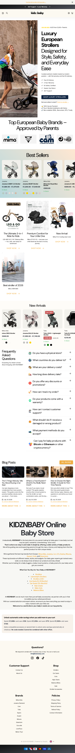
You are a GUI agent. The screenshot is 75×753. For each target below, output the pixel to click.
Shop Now (60, 242)
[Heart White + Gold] (27, 193)
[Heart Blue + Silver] (36, 193)
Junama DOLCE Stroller (30, 333)
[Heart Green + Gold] (33, 193)
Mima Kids (19, 700)
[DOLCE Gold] (30, 342)
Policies (56, 695)
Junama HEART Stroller (30, 184)
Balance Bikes (55, 683)
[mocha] (3, 342)
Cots (55, 676)
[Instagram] (32, 658)
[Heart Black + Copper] (30, 193)
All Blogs (66, 462)
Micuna (19, 719)
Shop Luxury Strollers (54, 97)
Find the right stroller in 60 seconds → (36, 2)
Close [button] (72, 2)
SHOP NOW (12, 248)
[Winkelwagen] (72, 13)
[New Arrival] (62, 215)
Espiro (19, 713)
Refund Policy (56, 709)
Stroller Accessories (56, 689)
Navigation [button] (3, 13)
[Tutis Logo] (65, 139)
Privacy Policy (55, 700)
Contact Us (19, 670)
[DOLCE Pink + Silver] (24, 342)
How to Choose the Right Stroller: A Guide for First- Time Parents (61, 483)
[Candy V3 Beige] (15, 193)
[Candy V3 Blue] (6, 193)
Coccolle (19, 725)
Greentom (19, 722)
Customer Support (19, 665)
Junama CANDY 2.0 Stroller (11, 184)
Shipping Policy (56, 703)
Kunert (19, 716)
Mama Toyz (19, 732)
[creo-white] (9, 342)
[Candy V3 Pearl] (9, 193)
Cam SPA (56, 554)
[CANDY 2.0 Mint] (3, 193)
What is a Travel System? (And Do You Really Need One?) (36, 483)
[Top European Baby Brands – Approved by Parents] (46, 139)
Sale (55, 686)
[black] (6, 342)
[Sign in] (69, 13)
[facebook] (37, 658)
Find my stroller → (63, 102)
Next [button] (52, 7)
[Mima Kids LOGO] (10, 139)
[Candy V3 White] (12, 193)
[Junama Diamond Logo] (28, 139)
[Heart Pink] (39, 193)
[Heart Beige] (24, 193)
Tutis (19, 709)
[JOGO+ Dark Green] (48, 345)
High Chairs (55, 679)
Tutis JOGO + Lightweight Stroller (52, 334)
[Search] (7, 13)
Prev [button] (22, 7)
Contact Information (56, 713)
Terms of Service (56, 706)
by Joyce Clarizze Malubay (10, 501)
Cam (19, 706)
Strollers (55, 670)
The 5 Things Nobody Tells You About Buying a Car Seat (12, 483)
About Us (19, 673)
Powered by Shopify (41, 741)
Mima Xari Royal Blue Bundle (51, 184)
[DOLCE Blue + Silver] (27, 342)
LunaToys (19, 729)
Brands (19, 695)
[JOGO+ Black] (51, 345)
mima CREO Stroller (8, 333)
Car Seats (56, 673)
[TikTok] (43, 658)
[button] (68, 139)
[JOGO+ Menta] (45, 345)
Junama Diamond (19, 703)
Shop (56, 665)
